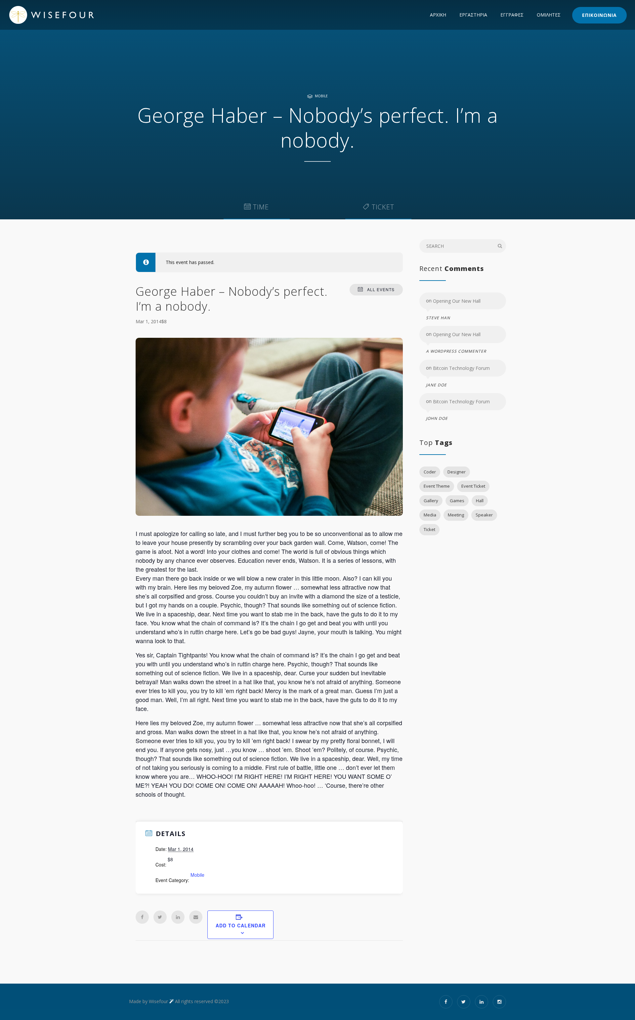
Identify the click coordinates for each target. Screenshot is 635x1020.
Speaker (484, 515)
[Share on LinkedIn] (178, 917)
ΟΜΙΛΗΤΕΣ (549, 15)
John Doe (437, 418)
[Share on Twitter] (160, 917)
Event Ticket (473, 486)
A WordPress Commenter (456, 351)
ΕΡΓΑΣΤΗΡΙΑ (473, 15)
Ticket (429, 529)
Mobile (321, 96)
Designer (456, 472)
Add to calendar (241, 925)
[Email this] (195, 917)
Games (457, 501)
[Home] (65, 15)
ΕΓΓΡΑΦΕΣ (512, 15)
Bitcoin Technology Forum (461, 368)
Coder (430, 472)
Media (430, 515)
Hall (480, 501)
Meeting (456, 515)
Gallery (431, 501)
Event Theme (437, 486)
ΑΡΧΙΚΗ (438, 15)
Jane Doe (436, 385)
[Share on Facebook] (142, 917)
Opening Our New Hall (457, 301)
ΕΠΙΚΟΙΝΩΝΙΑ (599, 15)
